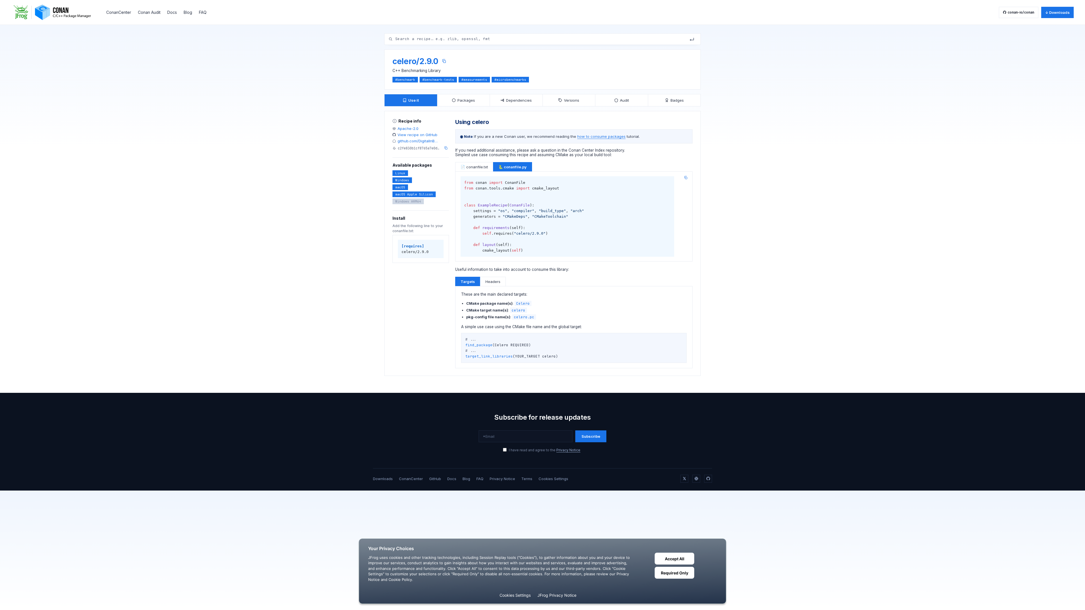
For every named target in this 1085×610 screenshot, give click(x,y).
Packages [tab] (466, 100)
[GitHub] (708, 479)
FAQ (203, 12)
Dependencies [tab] (519, 100)
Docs (172, 12)
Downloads (383, 478)
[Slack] (696, 479)
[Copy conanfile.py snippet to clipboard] (686, 178)
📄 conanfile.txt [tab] (474, 167)
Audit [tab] (624, 100)
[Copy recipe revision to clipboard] (446, 148)
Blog (188, 12)
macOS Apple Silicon (414, 194)
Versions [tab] (571, 100)
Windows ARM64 (408, 201)
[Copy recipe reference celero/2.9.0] (444, 61)
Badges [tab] (677, 100)
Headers (492, 281)
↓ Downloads (1057, 12)
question (548, 150)
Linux (400, 173)
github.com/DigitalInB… (418, 141)
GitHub (435, 478)
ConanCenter (118, 12)
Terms (526, 478)
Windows (402, 180)
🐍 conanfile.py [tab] (512, 167)
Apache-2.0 (408, 128)
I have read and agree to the (544, 450)
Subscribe (590, 436)
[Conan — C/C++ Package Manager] (54, 12)
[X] (684, 479)
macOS (400, 187)
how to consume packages (601, 136)
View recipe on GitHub (417, 134)
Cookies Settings (553, 478)
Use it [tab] (413, 100)
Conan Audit (149, 12)
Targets (468, 281)
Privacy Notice (568, 450)
